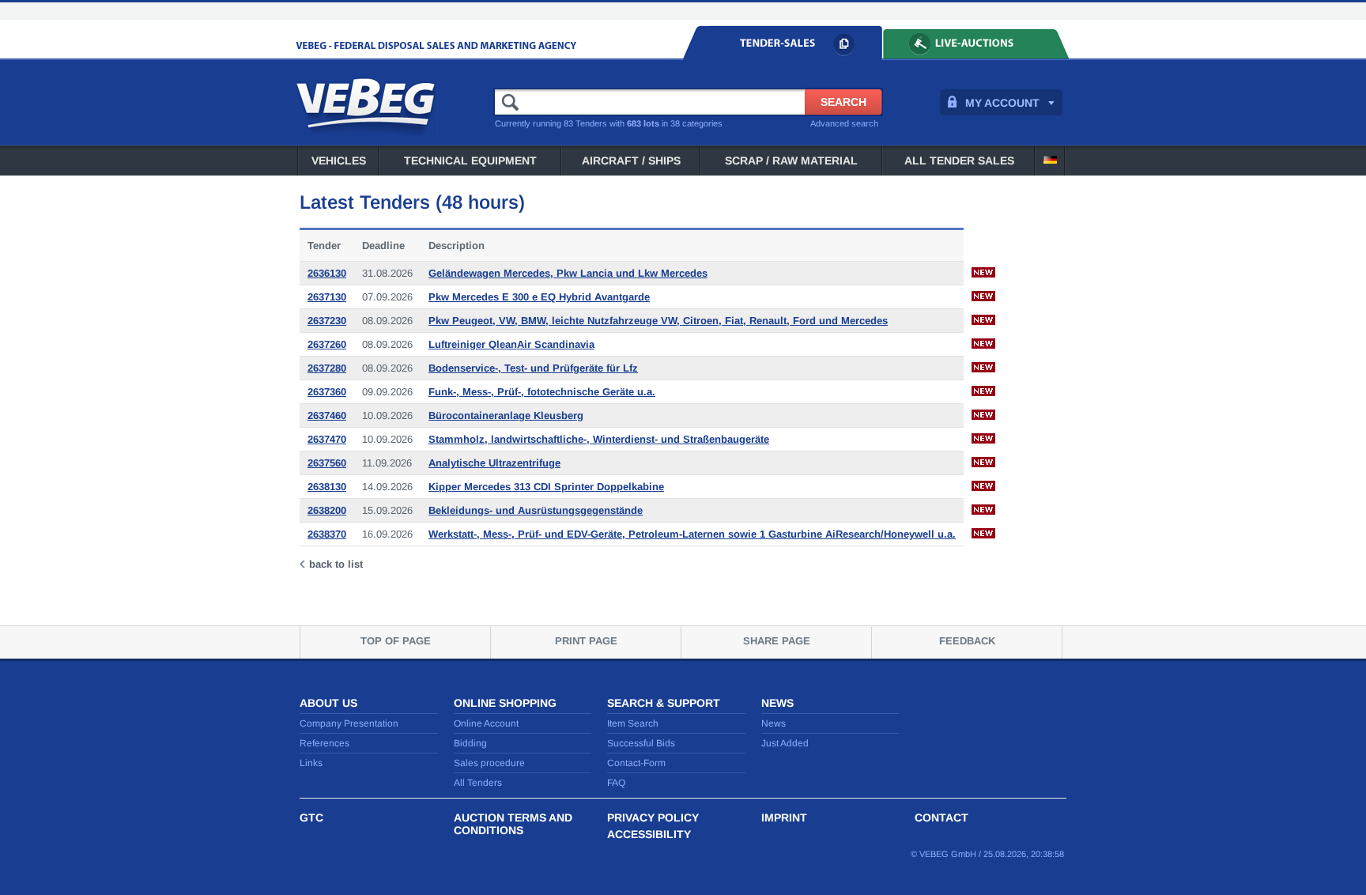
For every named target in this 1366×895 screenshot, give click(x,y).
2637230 (327, 321)
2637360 (327, 392)
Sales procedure (489, 762)
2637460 (327, 415)
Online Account (486, 723)
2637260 (327, 344)
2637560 (327, 463)
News (773, 723)
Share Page (776, 641)
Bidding (470, 743)
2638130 (327, 487)
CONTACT (941, 817)
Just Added (785, 743)
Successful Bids (641, 743)
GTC (311, 817)
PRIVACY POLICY (653, 817)
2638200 (327, 510)
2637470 (327, 439)
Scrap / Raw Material (791, 160)
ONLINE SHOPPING (505, 703)
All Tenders (478, 782)
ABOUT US (328, 703)
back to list (336, 564)
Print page (586, 641)
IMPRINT (784, 817)
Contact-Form (636, 762)
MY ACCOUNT (1002, 102)
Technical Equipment (470, 160)
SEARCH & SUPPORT (663, 703)
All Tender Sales (959, 160)
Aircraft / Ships (631, 160)
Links (311, 762)
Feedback (967, 641)
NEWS (777, 703)
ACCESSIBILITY (649, 834)
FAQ (616, 782)
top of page (395, 641)
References (324, 743)
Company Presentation (349, 723)
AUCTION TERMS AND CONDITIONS (513, 823)
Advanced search (844, 123)
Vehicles (338, 160)
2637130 (327, 297)
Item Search (632, 723)
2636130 (327, 273)
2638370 (327, 534)
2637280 (327, 368)
